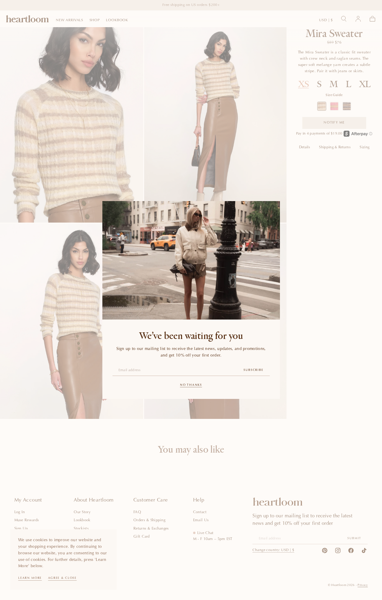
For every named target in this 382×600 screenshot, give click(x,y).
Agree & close (62, 578)
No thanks (191, 385)
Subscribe (253, 370)
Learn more (30, 578)
